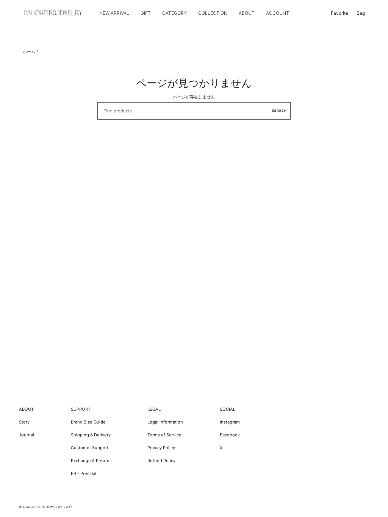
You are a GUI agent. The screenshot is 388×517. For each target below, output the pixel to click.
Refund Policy (161, 460)
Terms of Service (164, 435)
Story (24, 422)
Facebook (230, 435)
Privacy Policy (161, 447)
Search (279, 110)
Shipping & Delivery (91, 435)
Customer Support (89, 447)
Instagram (230, 422)
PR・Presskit (84, 473)
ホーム (29, 51)
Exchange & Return (90, 460)
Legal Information (165, 422)
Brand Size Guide (88, 422)
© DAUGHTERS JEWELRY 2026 (46, 507)
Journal (26, 435)
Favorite (339, 13)
